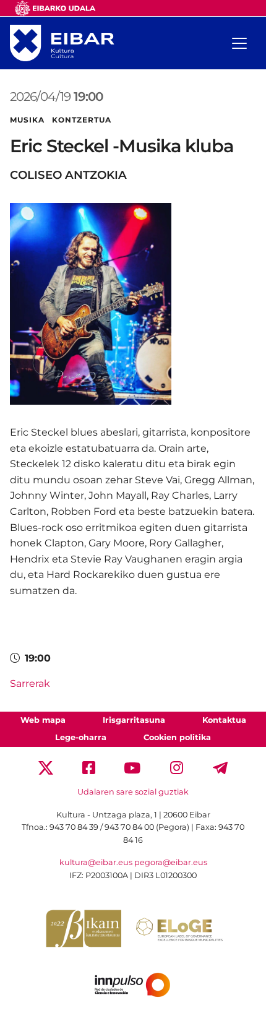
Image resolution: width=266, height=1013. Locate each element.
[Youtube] (132, 767)
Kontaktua (224, 720)
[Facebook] (89, 767)
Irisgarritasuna (134, 720)
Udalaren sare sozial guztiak (133, 791)
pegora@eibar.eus (170, 862)
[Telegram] (220, 767)
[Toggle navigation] (239, 43)
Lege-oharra (80, 737)
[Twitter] (45, 767)
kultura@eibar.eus (95, 862)
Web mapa (43, 720)
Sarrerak (30, 683)
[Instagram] (176, 767)
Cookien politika (177, 737)
